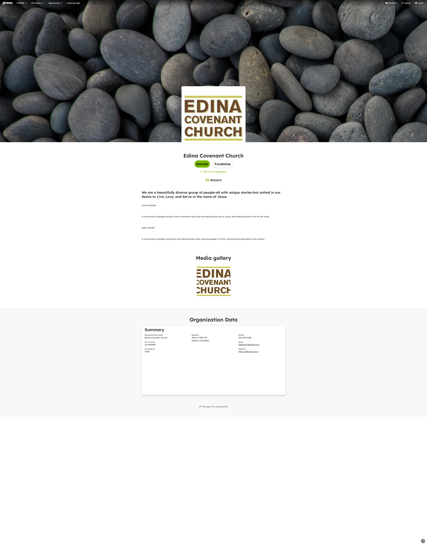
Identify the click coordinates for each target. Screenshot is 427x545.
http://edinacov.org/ (249, 351)
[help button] (423, 541)
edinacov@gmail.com (249, 344)
